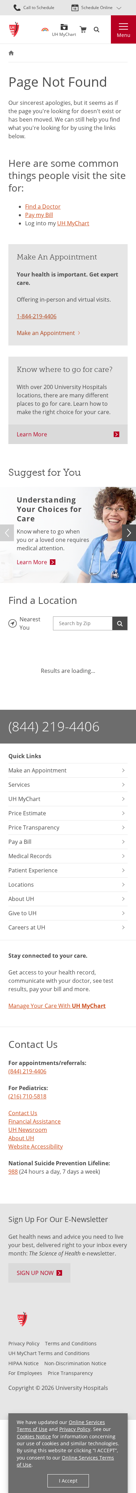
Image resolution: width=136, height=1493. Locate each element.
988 (13, 1171)
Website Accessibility (35, 1146)
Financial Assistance (34, 1121)
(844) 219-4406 (54, 726)
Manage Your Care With (57, 1006)
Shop (83, 29)
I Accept (68, 1480)
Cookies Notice (34, 1436)
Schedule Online (97, 7)
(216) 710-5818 (27, 1096)
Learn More (32, 434)
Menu (123, 35)
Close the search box (106, 29)
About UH (21, 1138)
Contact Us (22, 1113)
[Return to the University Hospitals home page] (14, 29)
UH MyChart (64, 31)
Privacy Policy (74, 1429)
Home (11, 52)
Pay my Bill (39, 215)
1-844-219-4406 (36, 316)
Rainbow (45, 29)
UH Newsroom (27, 1130)
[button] (129, 532)
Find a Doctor (43, 206)
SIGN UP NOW (35, 1273)
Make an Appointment (46, 333)
